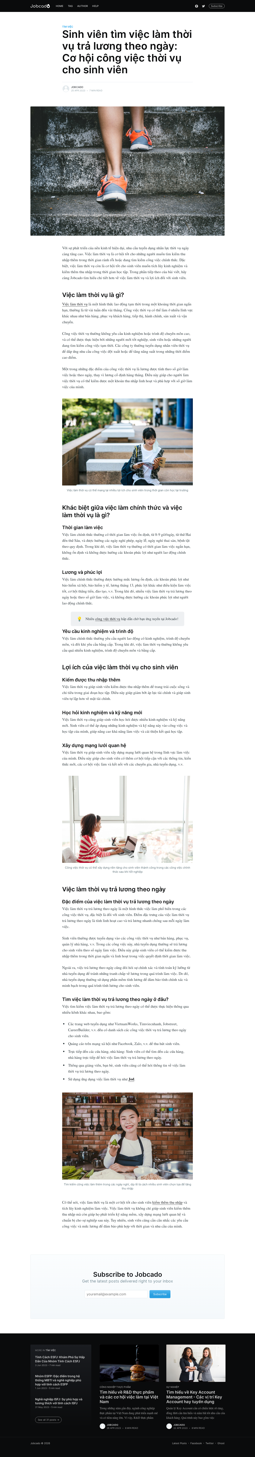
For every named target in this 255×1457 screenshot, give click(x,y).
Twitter (210, 1443)
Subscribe (217, 5)
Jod (131, 1079)
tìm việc (67, 26)
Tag (70, 5)
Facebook (196, 1443)
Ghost (221, 1443)
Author (82, 5)
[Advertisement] (14, 729)
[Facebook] (196, 6)
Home (59, 5)
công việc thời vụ (107, 618)
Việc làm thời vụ (75, 304)
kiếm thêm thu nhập (167, 1202)
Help (95, 5)
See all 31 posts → (48, 1419)
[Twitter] (203, 6)
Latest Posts (179, 1443)
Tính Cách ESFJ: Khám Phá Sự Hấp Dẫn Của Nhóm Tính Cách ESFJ (60, 1359)
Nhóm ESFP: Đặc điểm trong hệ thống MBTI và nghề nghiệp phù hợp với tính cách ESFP (58, 1380)
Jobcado (77, 87)
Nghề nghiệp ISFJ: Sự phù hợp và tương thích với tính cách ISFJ (58, 1401)
